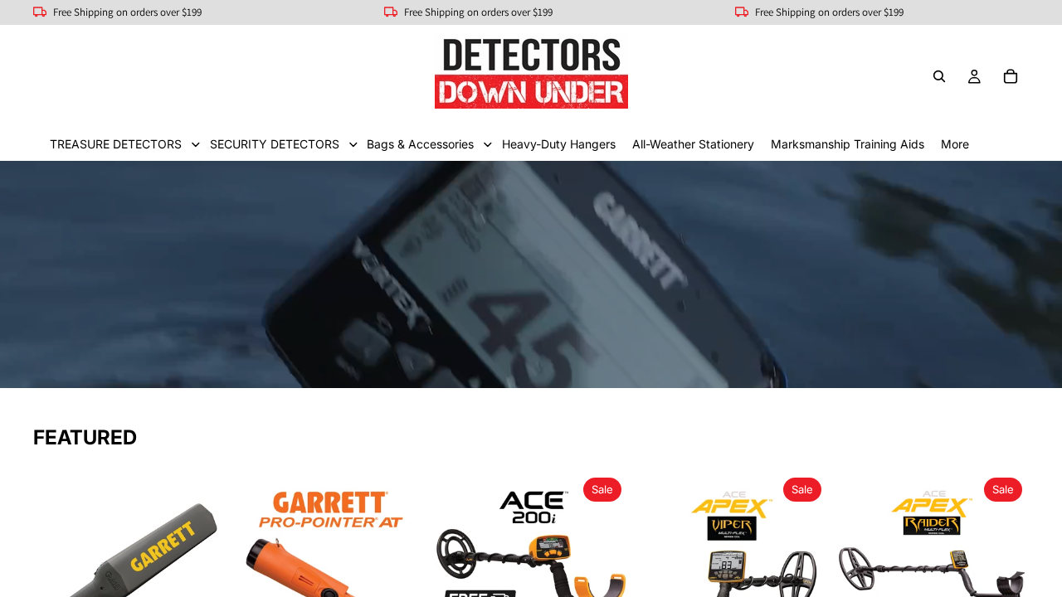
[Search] (939, 76)
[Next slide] (209, 568)
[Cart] (1010, 76)
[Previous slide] (51, 568)
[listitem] (955, 143)
